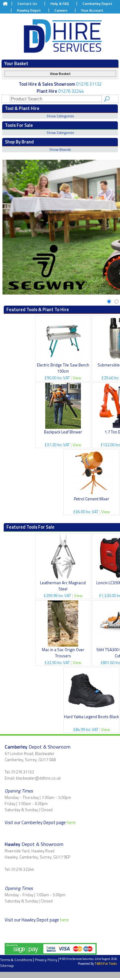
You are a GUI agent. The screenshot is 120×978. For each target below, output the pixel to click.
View (77, 378)
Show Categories (60, 116)
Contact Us (27, 3)
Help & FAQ (59, 3)
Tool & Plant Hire (22, 108)
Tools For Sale (19, 125)
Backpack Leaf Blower (63, 432)
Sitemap (7, 965)
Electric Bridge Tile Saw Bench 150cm (63, 368)
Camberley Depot (97, 3)
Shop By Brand (19, 141)
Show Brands (60, 149)
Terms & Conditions (16, 960)
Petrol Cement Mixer (91, 499)
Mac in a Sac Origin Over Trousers (63, 653)
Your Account (92, 10)
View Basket (60, 73)
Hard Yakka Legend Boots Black (91, 717)
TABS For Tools (105, 963)
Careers (60, 10)
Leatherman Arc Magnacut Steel (63, 586)
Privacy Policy (46, 960)
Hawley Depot (29, 10)
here (71, 822)
